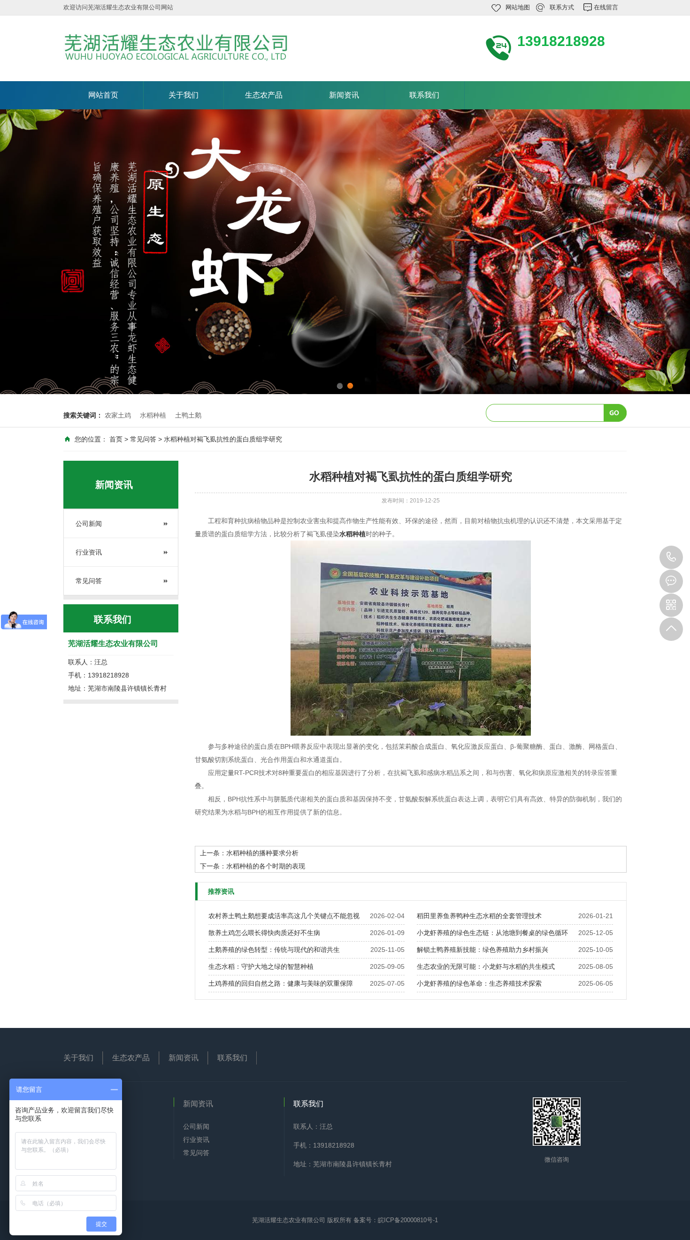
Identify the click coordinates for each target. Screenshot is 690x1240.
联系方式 (562, 7)
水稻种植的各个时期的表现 (265, 866)
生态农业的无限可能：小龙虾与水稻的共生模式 (486, 966)
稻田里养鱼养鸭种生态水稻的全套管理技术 (479, 916)
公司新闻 (89, 523)
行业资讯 (89, 552)
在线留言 (606, 7)
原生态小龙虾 (92, 1166)
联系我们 (424, 95)
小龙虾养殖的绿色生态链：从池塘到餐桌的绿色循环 (492, 932)
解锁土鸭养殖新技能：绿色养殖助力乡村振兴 (482, 949)
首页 (116, 439)
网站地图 (518, 7)
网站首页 (103, 95)
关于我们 (184, 95)
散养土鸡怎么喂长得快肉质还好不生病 (264, 932)
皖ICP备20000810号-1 (408, 1220)
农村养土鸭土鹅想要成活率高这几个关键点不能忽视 (284, 916)
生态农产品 (264, 95)
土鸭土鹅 (188, 415)
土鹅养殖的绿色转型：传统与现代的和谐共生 (274, 949)
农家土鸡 (118, 415)
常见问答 (143, 439)
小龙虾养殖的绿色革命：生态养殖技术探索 (479, 983)
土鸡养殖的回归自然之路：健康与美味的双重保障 (280, 983)
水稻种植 (153, 415)
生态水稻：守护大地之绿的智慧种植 (261, 966)
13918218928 (671, 557)
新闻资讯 (344, 95)
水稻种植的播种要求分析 (262, 853)
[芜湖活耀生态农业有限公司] (190, 47)
